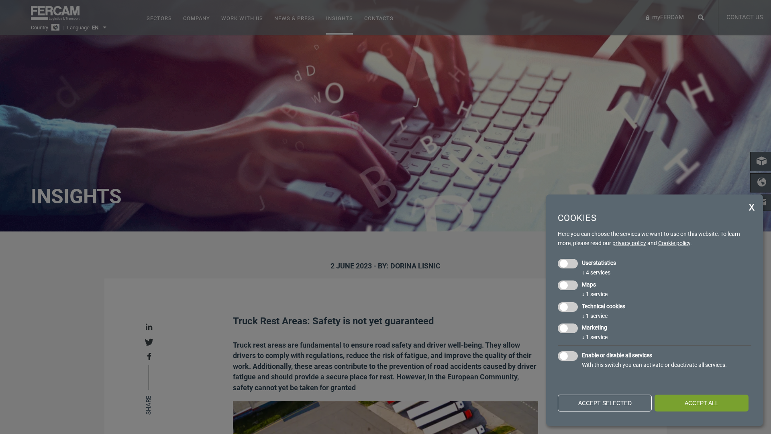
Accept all (701, 403)
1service (595, 294)
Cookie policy (674, 243)
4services (596, 272)
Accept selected (605, 403)
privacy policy (629, 243)
